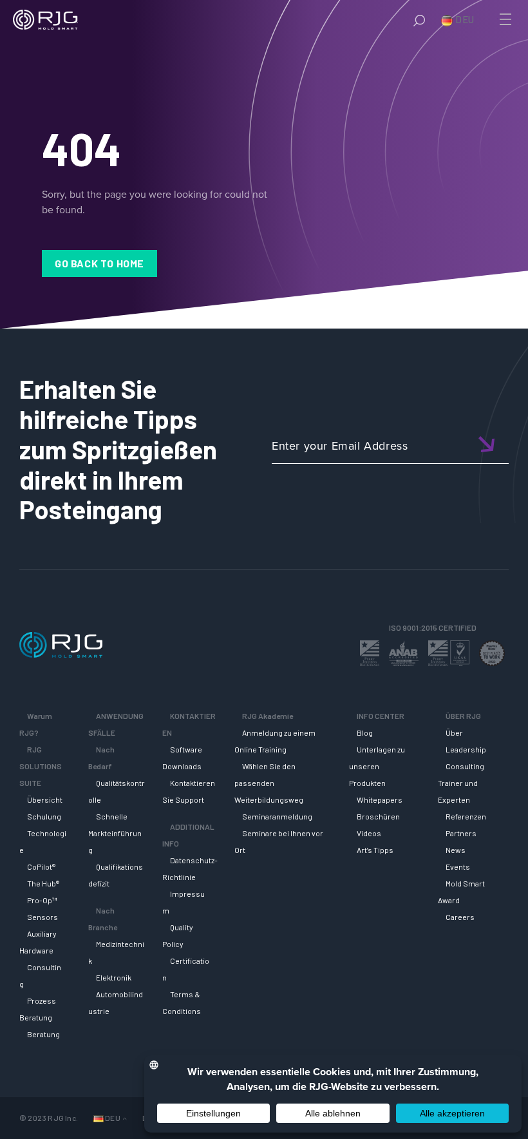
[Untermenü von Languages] (124, 1118)
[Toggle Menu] (504, 19)
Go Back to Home (99, 263)
